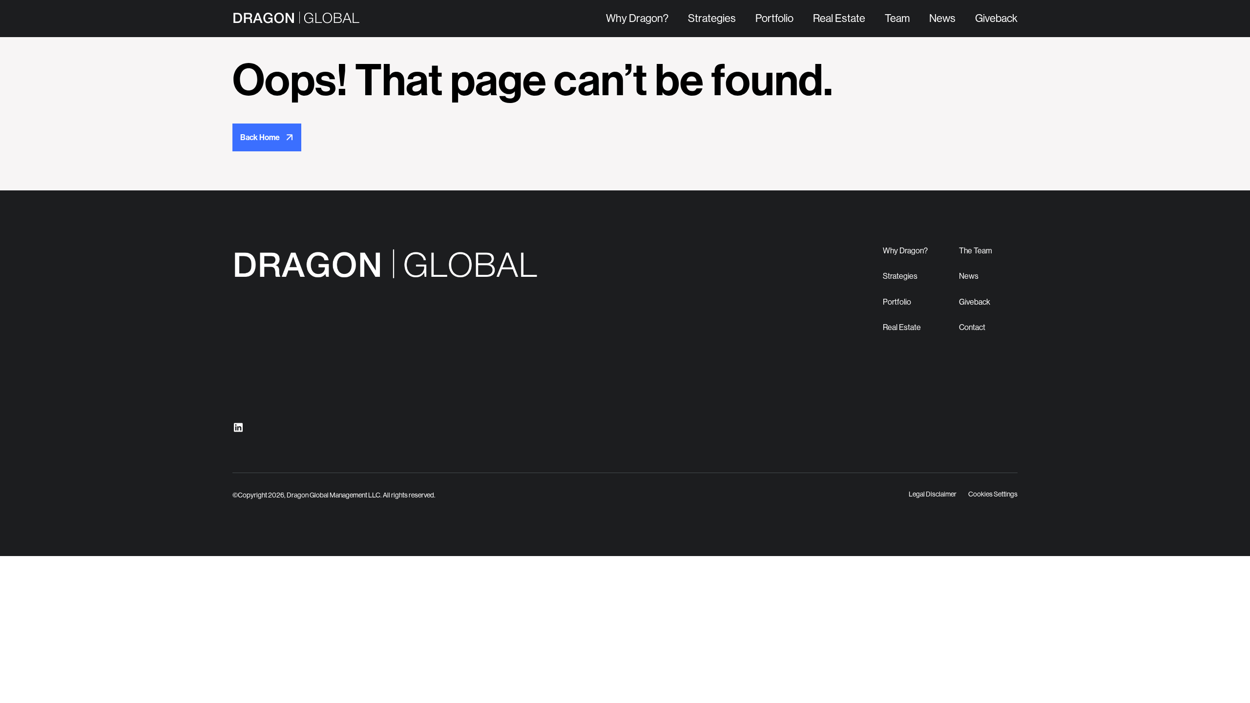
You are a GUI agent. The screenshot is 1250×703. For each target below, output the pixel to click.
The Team (975, 250)
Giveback (996, 18)
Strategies (712, 18)
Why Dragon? (637, 18)
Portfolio (774, 18)
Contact (972, 327)
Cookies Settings (993, 494)
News (942, 18)
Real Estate (839, 18)
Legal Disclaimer (933, 494)
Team (897, 18)
